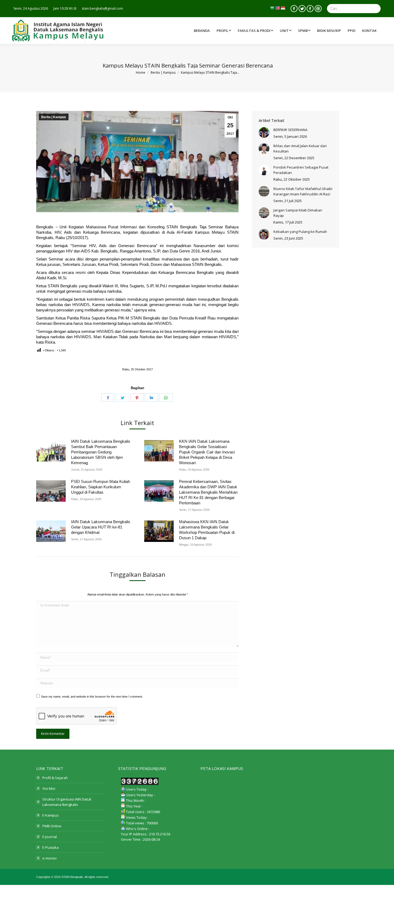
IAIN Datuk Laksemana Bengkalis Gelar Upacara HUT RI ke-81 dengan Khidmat (100, 527)
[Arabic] (272, 8)
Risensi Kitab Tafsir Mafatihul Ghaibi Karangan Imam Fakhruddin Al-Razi (302, 191)
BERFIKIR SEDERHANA (290, 129)
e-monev (49, 858)
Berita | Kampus (53, 117)
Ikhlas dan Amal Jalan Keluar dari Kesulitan (300, 148)
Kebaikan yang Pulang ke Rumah (300, 231)
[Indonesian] (282, 8)
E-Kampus (50, 815)
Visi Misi (48, 788)
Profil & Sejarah (55, 777)
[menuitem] (256, 30)
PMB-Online (51, 826)
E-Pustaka (50, 847)
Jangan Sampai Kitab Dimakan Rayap (297, 213)
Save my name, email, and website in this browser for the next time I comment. (92, 696)
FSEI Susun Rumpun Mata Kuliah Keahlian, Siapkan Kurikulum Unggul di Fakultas (100, 486)
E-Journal (49, 836)
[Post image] (51, 450)
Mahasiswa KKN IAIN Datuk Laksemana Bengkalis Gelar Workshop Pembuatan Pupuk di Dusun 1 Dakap (207, 529)
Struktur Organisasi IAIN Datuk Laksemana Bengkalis (66, 802)
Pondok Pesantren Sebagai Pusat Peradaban (300, 170)
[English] (277, 8)
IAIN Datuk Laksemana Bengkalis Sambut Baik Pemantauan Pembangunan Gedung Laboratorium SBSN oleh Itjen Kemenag (100, 452)
